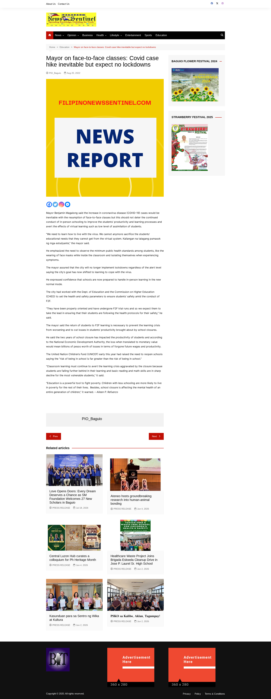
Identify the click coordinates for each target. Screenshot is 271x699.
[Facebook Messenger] (67, 204)
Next (154, 436)
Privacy (187, 694)
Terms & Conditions (215, 694)
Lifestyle (114, 35)
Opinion (71, 35)
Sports (148, 35)
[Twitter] (55, 204)
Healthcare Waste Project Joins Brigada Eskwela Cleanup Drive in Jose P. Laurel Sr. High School (134, 559)
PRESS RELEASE (61, 508)
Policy (198, 694)
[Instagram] (61, 204)
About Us (51, 4)
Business (87, 35)
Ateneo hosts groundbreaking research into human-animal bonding (131, 499)
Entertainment (133, 35)
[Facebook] (49, 204)
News (58, 35)
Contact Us (63, 4)
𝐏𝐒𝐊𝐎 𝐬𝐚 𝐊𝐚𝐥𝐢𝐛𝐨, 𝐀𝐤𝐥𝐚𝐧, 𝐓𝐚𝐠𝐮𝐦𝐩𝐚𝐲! (135, 616)
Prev (55, 436)
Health (100, 35)
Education (161, 35)
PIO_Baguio (55, 73)
